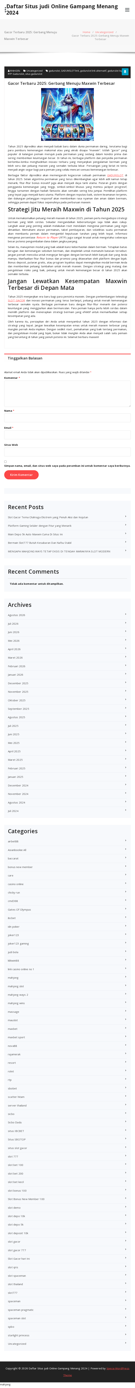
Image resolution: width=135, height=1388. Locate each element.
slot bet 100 (15, 1165)
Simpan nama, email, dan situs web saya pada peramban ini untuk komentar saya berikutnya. (67, 465)
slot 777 (13, 1156)
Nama (9, 410)
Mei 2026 (14, 640)
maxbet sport (16, 1037)
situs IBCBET (16, 1131)
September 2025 (18, 708)
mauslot (13, 1020)
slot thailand (15, 1284)
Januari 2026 (15, 674)
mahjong (13, 977)
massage (13, 1011)
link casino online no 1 (21, 969)
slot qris (13, 1267)
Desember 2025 (18, 683)
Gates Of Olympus (19, 909)
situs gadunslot (33, 73)
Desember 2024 (18, 785)
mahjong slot (16, 986)
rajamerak (14, 1054)
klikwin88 (13, 960)
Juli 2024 (13, 811)
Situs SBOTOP (17, 1139)
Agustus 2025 (16, 717)
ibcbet (12, 918)
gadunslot (54, 70)
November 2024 (18, 794)
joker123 (13, 935)
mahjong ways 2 (18, 994)
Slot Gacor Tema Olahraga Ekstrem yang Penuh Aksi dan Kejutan (48, 517)
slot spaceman (17, 1275)
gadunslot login (116, 70)
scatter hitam (16, 1097)
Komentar (12, 377)
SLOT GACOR (16, 300)
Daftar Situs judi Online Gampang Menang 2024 (62, 9)
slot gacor (14, 1241)
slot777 (12, 1292)
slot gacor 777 (17, 1250)
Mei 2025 (14, 743)
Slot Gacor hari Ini (19, 1258)
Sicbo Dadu (15, 1122)
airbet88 (13, 841)
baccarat (13, 858)
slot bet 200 (15, 1173)
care (10, 875)
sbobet (12, 1088)
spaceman (14, 1301)
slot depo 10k (16, 1216)
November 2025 (18, 691)
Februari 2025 (16, 768)
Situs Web (11, 444)
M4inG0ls (14, 70)
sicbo (11, 1114)
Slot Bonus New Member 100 (26, 1199)
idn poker (14, 926)
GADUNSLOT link (70, 70)
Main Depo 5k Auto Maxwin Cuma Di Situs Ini (35, 534)
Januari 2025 (15, 776)
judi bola (13, 952)
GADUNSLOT (115, 175)
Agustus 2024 (16, 802)
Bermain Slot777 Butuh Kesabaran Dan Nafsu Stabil (40, 542)
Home (86, 32)
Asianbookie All (17, 850)
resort (12, 1062)
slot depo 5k (15, 1224)
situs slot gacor (17, 1148)
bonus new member (20, 867)
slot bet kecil (16, 1182)
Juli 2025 (13, 725)
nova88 (12, 1046)
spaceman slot (17, 1318)
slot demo (14, 1207)
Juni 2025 (13, 734)
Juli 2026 (13, 623)
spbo (11, 1326)
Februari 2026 (16, 666)
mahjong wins (16, 1003)
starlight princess (19, 1335)
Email (8, 427)
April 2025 (14, 751)
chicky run (14, 892)
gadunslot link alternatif (93, 70)
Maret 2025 (15, 759)
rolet (11, 1071)
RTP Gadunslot (16, 73)
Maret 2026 (15, 657)
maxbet (12, 1028)
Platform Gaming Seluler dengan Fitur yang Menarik (39, 525)
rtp (10, 1079)
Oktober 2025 (16, 700)
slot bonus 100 (17, 1190)
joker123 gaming (18, 943)
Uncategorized (104, 32)
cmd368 (13, 901)
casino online (16, 884)
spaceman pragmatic (21, 1310)
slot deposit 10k (18, 1233)
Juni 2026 (13, 632)
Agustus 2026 (16, 615)
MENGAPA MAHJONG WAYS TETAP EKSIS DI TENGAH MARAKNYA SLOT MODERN (59, 551)
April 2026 (14, 649)
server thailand (17, 1105)
